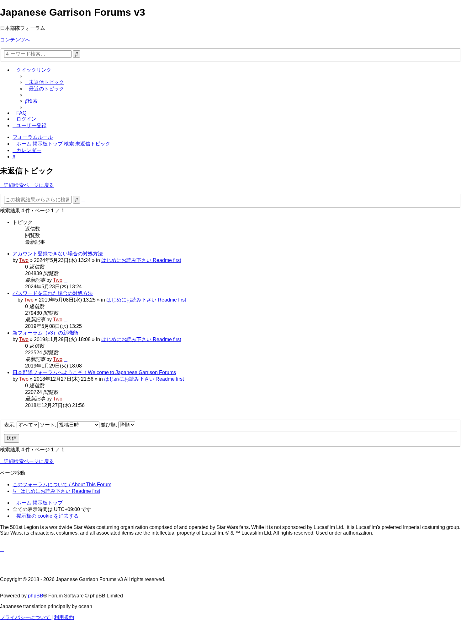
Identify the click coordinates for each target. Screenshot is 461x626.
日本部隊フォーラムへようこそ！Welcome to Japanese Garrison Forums (94, 372)
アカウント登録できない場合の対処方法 (58, 253)
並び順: (109, 424)
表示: (10, 424)
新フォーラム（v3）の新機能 (45, 332)
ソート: (48, 424)
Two (24, 260)
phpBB (35, 595)
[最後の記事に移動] (65, 280)
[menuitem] (44, 82)
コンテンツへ (15, 39)
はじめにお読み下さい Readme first (141, 260)
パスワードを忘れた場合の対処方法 (53, 293)
